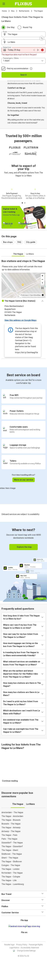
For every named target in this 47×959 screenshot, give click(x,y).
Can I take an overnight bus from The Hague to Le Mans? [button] (20, 730)
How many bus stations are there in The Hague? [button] (22, 684)
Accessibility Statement (30, 948)
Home (4, 11)
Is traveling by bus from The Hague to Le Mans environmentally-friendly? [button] (21, 654)
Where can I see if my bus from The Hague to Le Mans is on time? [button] (19, 626)
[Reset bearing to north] (42, 283)
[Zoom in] (42, 276)
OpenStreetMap (35, 295)
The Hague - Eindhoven (12, 861)
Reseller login (9, 945)
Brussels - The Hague (11, 824)
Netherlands (24, 11)
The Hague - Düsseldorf (12, 846)
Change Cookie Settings (26, 951)
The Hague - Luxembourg (13, 884)
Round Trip (27, 27)
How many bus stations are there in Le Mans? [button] (21, 693)
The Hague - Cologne (11, 876)
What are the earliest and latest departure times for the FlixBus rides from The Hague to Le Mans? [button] (20, 674)
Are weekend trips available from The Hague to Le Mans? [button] (20, 721)
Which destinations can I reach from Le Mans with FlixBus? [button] (21, 712)
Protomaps (24, 295)
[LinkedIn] (24, 938)
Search (23, 75)
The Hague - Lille (9, 880)
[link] (23, 561)
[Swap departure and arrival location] (41, 38)
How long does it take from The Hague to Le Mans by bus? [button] (21, 617)
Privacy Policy (21, 945)
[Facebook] (22, 938)
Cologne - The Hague (11, 865)
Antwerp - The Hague (11, 831)
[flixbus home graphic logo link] (23, 4)
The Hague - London (10, 869)
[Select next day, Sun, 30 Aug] (37, 49)
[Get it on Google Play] (17, 926)
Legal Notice (14, 948)
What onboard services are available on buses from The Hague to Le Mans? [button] (21, 663)
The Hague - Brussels (11, 820)
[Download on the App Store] (33, 926)
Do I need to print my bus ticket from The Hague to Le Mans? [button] (20, 703)
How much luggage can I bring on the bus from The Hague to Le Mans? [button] (20, 644)
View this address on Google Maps (20, 320)
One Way (11, 27)
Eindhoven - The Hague (12, 854)
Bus (12, 11)
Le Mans (30, 254)
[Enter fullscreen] (42, 288)
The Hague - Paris (9, 835)
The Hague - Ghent (10, 850)
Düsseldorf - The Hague (12, 842)
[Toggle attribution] (42, 295)
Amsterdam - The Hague (12, 812)
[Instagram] (23, 938)
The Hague (38, 11)
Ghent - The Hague (10, 858)
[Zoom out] (42, 279)
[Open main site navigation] (4, 4)
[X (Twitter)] (25, 938)
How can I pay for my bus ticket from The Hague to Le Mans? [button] (20, 635)
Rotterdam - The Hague (12, 873)
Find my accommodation (17, 68)
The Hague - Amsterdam (12, 816)
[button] (23, 34)
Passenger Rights (36, 945)
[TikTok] (26, 938)
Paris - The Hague (9, 839)
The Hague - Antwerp (11, 827)
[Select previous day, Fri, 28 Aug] (34, 49)
